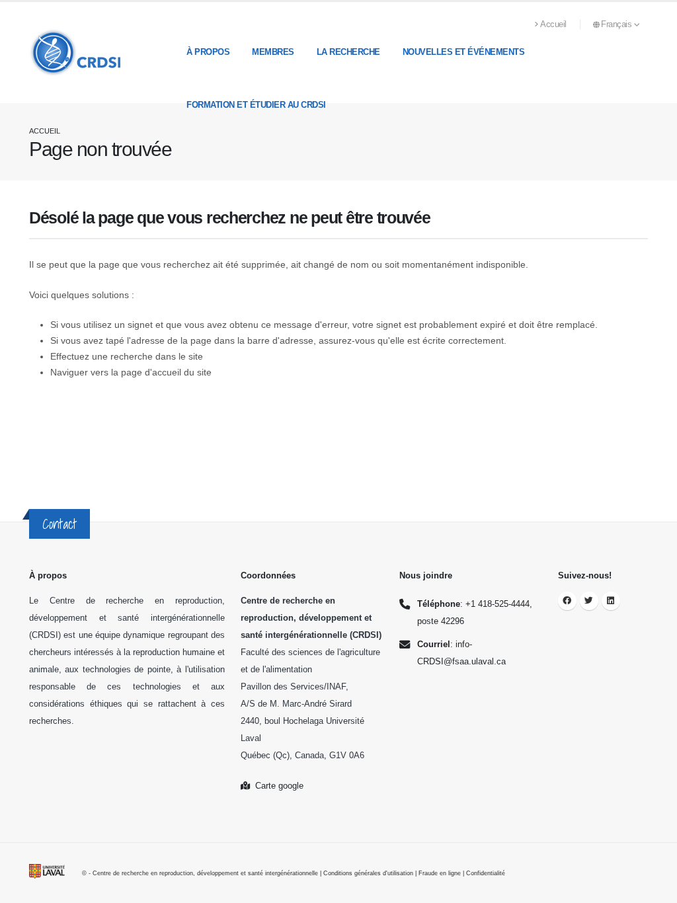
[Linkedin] (611, 601)
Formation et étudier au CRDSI (256, 105)
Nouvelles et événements (464, 52)
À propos (207, 52)
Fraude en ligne (439, 873)
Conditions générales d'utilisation (368, 873)
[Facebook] (567, 601)
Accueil (553, 24)
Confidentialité (485, 873)
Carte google (276, 786)
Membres (273, 52)
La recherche (348, 52)
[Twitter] (589, 601)
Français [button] (617, 24)
